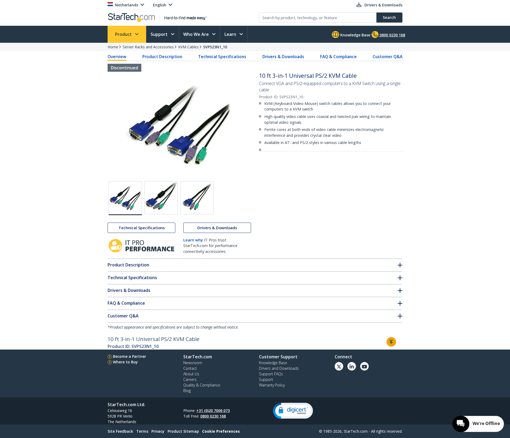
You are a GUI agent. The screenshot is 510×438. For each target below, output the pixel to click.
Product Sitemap (183, 431)
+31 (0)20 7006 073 (213, 410)
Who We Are (196, 34)
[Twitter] (339, 366)
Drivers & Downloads (283, 56)
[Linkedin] (351, 366)
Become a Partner (129, 356)
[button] (293, 410)
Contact (190, 368)
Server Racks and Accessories (148, 46)
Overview (117, 56)
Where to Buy (125, 361)
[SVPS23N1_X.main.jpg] (125, 198)
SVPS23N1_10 (215, 46)
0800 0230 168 (213, 416)
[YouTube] (364, 366)
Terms (142, 431)
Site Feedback (120, 431)
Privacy (157, 431)
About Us (191, 373)
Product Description (162, 56)
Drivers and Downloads (279, 368)
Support (160, 34)
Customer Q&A (387, 56)
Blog (187, 390)
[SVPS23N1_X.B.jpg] (161, 197)
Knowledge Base (354, 34)
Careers (190, 379)
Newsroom (192, 362)
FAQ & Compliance (338, 56)
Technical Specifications (222, 56)
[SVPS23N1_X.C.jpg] (197, 197)
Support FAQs (271, 373)
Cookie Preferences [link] (221, 431)
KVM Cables (188, 46)
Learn (230, 34)
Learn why (193, 240)
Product (124, 34)
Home (113, 46)
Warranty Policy (272, 385)
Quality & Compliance (201, 385)
